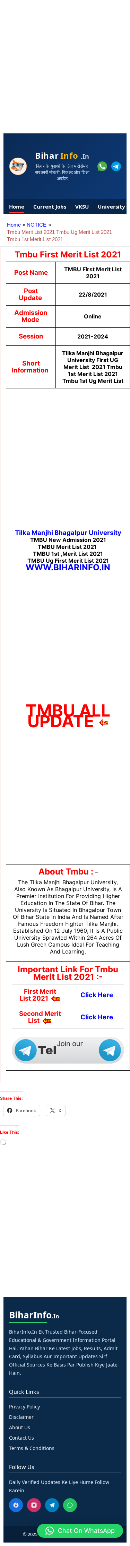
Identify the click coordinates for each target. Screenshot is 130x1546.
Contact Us (21, 1437)
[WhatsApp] (70, 1505)
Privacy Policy (24, 1406)
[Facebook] (16, 1505)
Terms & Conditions (31, 1448)
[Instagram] (34, 1505)
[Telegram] (52, 1505)
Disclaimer (21, 1417)
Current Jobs (49, 206)
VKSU (82, 206)
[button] (80, 1531)
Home (16, 206)
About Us (19, 1427)
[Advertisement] (65, 65)
